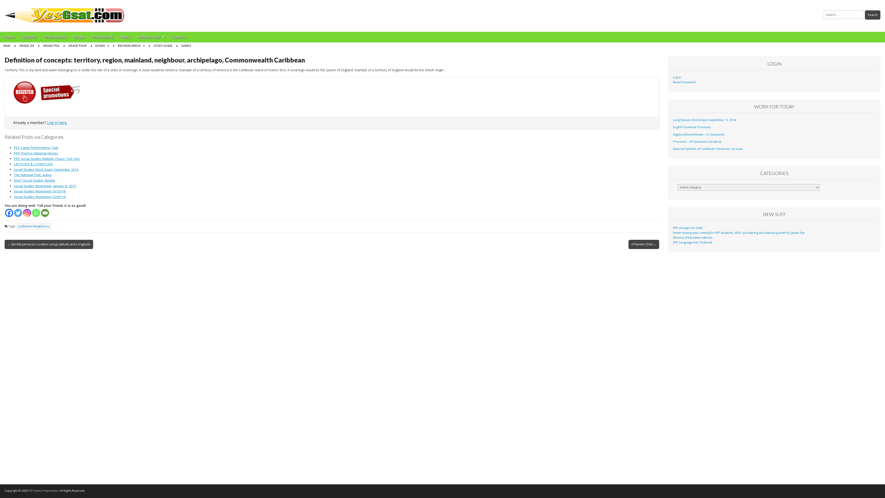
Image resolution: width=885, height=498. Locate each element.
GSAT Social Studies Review (34, 180)
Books (79, 37)
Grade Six (26, 45)
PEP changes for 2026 (687, 228)
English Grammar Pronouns (692, 127)
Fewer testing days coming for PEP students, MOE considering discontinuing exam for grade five (739, 233)
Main (6, 45)
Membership (148, 37)
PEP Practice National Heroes (36, 153)
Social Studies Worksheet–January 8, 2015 (45, 186)
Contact (178, 37)
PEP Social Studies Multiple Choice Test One (47, 159)
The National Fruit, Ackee (33, 175)
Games (186, 45)
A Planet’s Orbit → (643, 244)
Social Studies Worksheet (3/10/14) (40, 191)
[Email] (45, 213)
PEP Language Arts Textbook (692, 242)
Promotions (102, 37)
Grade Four (77, 45)
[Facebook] (9, 213)
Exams (100, 45)
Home (9, 37)
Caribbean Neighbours (33, 226)
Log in (677, 77)
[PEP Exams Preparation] (65, 12)
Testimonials (55, 37)
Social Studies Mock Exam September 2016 (46, 169)
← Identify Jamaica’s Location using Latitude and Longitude (48, 244)
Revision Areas (129, 45)
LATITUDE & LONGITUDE (33, 164)
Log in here (57, 122)
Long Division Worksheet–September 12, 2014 (704, 120)
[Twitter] (18, 213)
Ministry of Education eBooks (693, 238)
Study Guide (162, 45)
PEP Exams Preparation (43, 491)
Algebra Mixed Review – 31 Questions (699, 134)
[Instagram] (27, 213)
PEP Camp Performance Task (36, 147)
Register (29, 37)
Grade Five (51, 45)
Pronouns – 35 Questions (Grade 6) (697, 142)
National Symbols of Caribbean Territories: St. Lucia (708, 149)
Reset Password (684, 82)
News (125, 37)
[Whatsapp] (36, 213)
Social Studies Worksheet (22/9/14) (40, 197)
